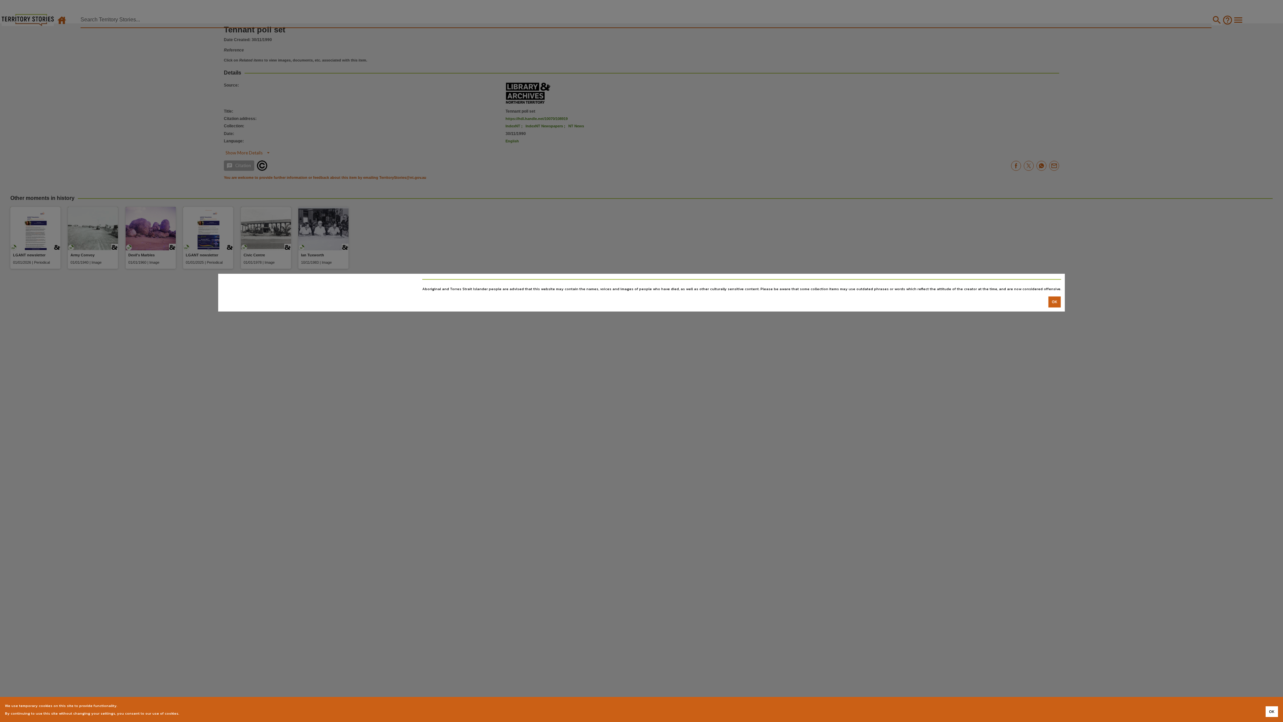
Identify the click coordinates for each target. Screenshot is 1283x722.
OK (1054, 302)
